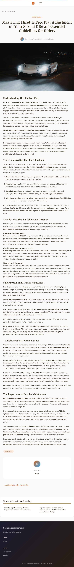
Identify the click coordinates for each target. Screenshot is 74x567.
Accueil (4, 11)
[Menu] (41, 3)
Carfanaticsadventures (13, 527)
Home (5, 541)
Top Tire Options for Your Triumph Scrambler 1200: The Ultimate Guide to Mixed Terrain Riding (53, 510)
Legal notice (7, 551)
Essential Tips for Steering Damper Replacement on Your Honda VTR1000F (17, 509)
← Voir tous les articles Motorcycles (15, 485)
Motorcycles (11, 11)
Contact (5, 555)
